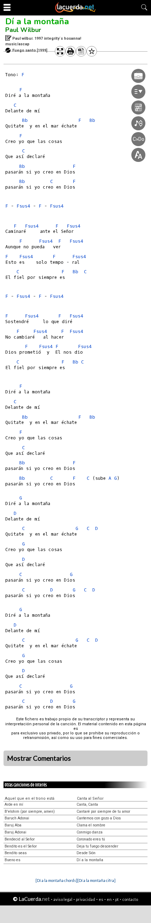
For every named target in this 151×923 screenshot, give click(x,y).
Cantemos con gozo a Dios (99, 818)
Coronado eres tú (91, 839)
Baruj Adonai (15, 832)
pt (117, 899)
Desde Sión (86, 853)
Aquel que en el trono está (29, 798)
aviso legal (62, 899)
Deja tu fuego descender (97, 846)
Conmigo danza (90, 832)
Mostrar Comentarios (39, 758)
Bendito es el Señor (21, 846)
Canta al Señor (90, 798)
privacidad (85, 899)
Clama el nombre (91, 825)
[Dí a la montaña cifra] (96, 880)
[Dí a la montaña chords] (56, 880)
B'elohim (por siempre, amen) (30, 811)
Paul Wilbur (23, 30)
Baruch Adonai (17, 818)
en (109, 899)
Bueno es (12, 860)
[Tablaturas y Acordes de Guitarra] (75, 11)
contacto (130, 899)
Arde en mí (14, 804)
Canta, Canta (87, 804)
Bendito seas (16, 853)
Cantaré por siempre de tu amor (103, 811)
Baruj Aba (13, 825)
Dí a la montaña (37, 21)
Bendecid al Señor (20, 839)
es (101, 899)
